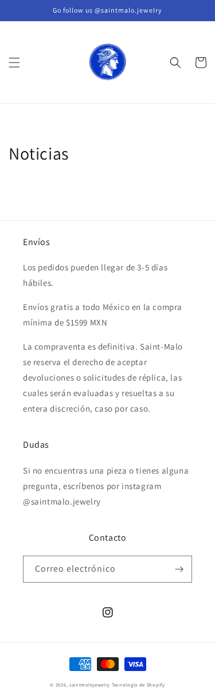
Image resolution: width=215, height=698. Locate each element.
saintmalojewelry (89, 684)
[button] (14, 62)
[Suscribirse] (178, 569)
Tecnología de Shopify (138, 684)
